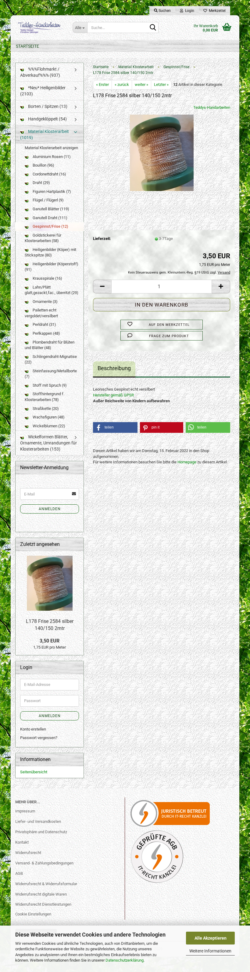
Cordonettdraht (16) (49, 174)
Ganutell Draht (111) (49, 217)
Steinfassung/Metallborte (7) (51, 374)
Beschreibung (114, 368)
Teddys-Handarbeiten (211, 107)
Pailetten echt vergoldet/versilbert (41, 313)
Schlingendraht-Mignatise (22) (51, 359)
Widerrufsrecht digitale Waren (41, 894)
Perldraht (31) (44, 324)
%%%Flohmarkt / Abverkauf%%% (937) (40, 72)
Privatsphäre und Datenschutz (41, 832)
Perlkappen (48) (46, 333)
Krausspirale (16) (47, 278)
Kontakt (22, 842)
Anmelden (50, 509)
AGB (19, 873)
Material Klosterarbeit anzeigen (51, 147)
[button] (102, 286)
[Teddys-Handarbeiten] (39, 27)
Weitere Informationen (210, 950)
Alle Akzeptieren (211, 938)
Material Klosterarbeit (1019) (44, 134)
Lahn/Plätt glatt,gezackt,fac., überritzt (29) (51, 290)
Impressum (25, 811)
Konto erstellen (33, 729)
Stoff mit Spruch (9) (49, 385)
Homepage (186, 462)
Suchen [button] (164, 11)
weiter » (141, 84)
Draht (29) (41, 182)
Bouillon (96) (43, 165)
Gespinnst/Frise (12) (50, 226)
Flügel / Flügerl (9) (48, 200)
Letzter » (161, 84)
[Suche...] (153, 27)
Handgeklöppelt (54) (47, 118)
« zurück (122, 84)
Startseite (27, 46)
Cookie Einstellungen (33, 914)
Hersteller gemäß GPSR (113, 395)
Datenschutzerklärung (124, 960)
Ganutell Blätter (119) (50, 209)
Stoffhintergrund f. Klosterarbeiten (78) (44, 397)
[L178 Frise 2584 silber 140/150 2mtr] (162, 150)
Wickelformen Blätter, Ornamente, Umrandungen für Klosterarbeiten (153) (48, 442)
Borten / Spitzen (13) (47, 106)
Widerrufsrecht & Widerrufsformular (46, 884)
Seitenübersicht (33, 772)
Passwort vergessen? (38, 737)
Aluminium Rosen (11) (51, 156)
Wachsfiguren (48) (48, 417)
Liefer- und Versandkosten (38, 821)
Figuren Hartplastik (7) (51, 191)
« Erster (102, 84)
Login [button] (188, 11)
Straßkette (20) (45, 408)
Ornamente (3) (45, 301)
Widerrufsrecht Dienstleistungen (43, 904)
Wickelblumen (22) (48, 426)
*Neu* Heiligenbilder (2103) (43, 90)
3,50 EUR (49, 641)
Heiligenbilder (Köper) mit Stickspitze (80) (50, 252)
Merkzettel (216, 11)
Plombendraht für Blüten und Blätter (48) (49, 345)
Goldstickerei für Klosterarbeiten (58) (43, 238)
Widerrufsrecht (28, 852)
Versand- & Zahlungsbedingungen (44, 863)
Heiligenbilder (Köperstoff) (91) (51, 267)
